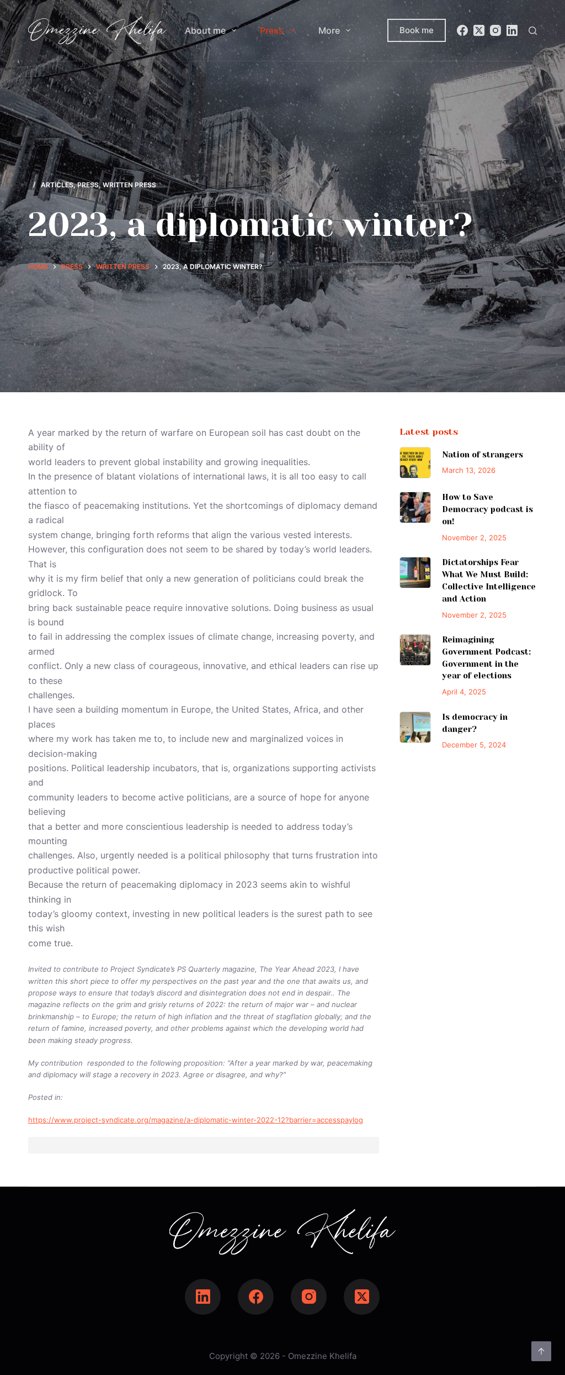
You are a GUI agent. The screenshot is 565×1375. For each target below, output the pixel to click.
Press (272, 30)
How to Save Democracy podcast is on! (487, 509)
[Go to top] (541, 1351)
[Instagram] (495, 30)
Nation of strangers (482, 454)
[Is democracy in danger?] (415, 727)
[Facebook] (462, 30)
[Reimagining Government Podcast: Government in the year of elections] (415, 650)
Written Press (129, 185)
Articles (57, 185)
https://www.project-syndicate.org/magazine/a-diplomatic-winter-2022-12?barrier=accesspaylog (195, 1119)
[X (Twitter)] (478, 30)
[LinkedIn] (512, 30)
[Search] (533, 31)
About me (205, 30)
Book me (416, 30)
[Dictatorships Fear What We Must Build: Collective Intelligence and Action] (415, 572)
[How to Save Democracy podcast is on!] (415, 507)
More (329, 30)
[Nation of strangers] (415, 462)
